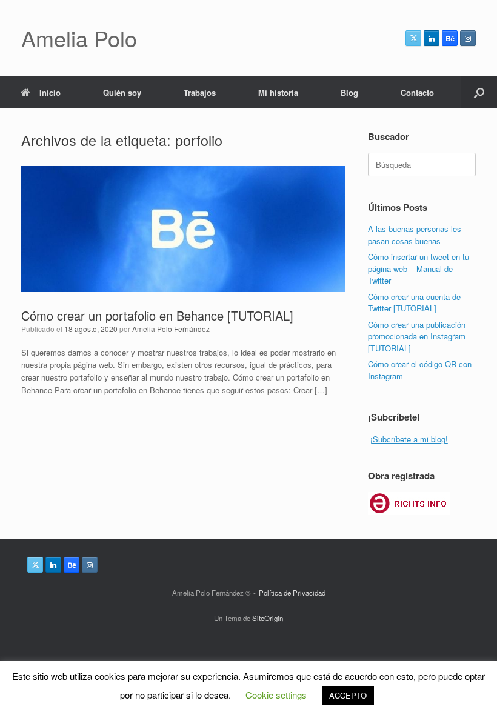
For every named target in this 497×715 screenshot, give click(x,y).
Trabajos (200, 92)
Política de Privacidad (292, 592)
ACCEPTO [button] (348, 695)
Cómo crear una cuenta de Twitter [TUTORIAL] (414, 302)
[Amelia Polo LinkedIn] (431, 38)
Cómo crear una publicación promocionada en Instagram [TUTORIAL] (416, 336)
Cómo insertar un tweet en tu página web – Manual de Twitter (418, 268)
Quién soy (122, 92)
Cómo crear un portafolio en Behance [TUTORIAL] (157, 315)
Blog (349, 92)
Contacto (417, 92)
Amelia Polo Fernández (171, 329)
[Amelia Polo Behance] (450, 38)
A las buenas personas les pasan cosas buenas (414, 235)
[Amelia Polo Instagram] (468, 38)
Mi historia (278, 92)
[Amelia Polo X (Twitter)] (413, 38)
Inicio (50, 92)
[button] (479, 92)
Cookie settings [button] (276, 694)
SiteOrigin (267, 618)
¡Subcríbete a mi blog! (409, 439)
